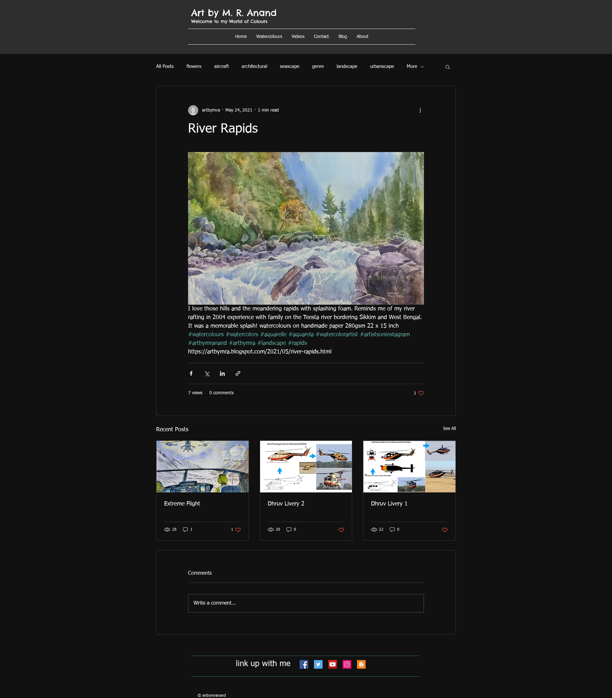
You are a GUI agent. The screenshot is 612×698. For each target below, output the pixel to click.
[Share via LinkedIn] (222, 373)
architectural (254, 66)
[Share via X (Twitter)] (207, 373)
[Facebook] (304, 664)
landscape (347, 66)
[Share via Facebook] (191, 373)
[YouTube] (332, 664)
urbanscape (382, 66)
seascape (289, 66)
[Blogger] (361, 664)
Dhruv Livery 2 (286, 504)
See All (449, 428)
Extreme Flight (182, 504)
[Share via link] (238, 373)
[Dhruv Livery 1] (409, 466)
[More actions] (420, 110)
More (412, 66)
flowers (193, 66)
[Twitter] (318, 664)
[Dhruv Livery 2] (306, 466)
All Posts (165, 66)
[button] (362, 36)
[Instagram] (347, 664)
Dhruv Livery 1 (389, 504)
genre (318, 66)
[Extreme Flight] (203, 466)
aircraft (221, 66)
